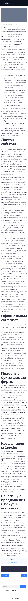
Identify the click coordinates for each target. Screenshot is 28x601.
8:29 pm (15, 24)
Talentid (3, 24)
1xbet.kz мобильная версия (18, 242)
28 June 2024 (9, 24)
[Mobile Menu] (23, 2)
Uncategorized (14, 562)
